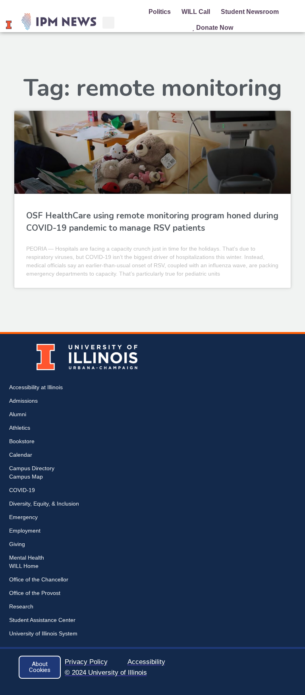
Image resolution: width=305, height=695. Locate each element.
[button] (108, 23)
